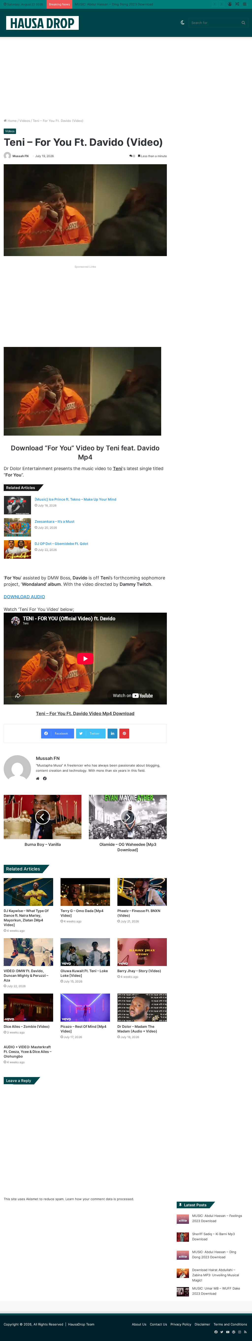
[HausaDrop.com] (42, 23)
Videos (24, 121)
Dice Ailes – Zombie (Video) (27, 1026)
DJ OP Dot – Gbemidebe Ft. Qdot (61, 543)
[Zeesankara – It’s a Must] (17, 527)
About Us (139, 1324)
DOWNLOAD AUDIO (24, 596)
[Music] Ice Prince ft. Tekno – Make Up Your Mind (75, 499)
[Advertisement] (126, 76)
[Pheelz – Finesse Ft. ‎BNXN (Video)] (142, 892)
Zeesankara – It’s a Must (54, 521)
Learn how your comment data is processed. (99, 1199)
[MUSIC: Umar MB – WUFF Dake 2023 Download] (183, 1292)
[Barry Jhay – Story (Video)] (142, 952)
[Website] (39, 779)
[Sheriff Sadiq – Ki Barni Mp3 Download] (183, 1237)
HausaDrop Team (81, 1324)
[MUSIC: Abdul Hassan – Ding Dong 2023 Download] (183, 1256)
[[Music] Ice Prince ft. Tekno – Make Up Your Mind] (17, 505)
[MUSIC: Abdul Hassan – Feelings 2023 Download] (183, 1219)
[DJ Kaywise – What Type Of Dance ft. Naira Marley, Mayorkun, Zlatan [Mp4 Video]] (28, 892)
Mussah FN (21, 156)
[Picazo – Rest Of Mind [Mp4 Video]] (85, 1007)
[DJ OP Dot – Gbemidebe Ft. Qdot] (17, 549)
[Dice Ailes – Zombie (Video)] (28, 1007)
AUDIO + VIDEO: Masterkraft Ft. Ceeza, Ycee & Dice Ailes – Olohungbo (27, 1051)
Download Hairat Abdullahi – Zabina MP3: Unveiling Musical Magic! (126, 4)
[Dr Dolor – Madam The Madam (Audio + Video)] (142, 1007)
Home (12, 121)
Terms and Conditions (230, 1324)
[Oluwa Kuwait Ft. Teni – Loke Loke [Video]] (85, 952)
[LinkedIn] (112, 733)
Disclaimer (202, 1324)
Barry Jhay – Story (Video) (139, 971)
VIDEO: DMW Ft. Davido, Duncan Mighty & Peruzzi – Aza (26, 975)
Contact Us (158, 1324)
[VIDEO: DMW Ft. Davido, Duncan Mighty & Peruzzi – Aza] (28, 952)
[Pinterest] (124, 733)
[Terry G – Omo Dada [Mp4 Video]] (85, 892)
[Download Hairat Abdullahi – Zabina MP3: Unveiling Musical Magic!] (183, 1274)
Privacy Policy (181, 1324)
